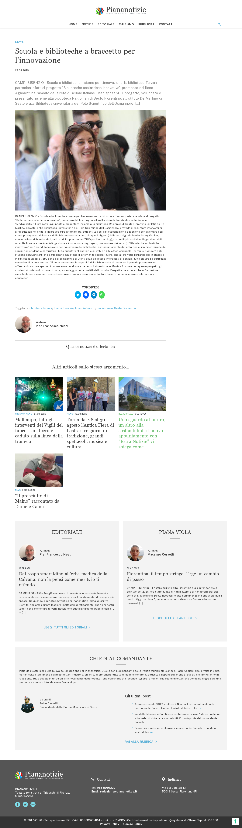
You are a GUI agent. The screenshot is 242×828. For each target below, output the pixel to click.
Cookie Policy (132, 824)
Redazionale (126, 414)
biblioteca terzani (40, 308)
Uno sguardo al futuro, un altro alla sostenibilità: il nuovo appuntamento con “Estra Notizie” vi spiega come (142, 433)
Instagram (33, 804)
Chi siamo (126, 24)
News (19, 41)
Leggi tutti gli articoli (173, 618)
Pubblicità (146, 24)
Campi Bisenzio (64, 308)
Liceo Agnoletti (85, 308)
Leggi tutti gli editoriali (65, 627)
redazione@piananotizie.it (118, 791)
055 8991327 (106, 787)
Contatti (166, 24)
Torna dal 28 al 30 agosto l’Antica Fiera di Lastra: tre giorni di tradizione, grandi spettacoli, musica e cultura (90, 433)
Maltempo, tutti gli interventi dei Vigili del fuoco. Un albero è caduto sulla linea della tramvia (39, 430)
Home (73, 24)
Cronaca (20, 414)
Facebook (18, 804)
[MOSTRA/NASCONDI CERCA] (219, 24)
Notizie (87, 24)
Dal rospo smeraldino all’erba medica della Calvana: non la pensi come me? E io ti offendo (63, 579)
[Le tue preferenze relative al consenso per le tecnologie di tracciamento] (235, 821)
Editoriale (106, 24)
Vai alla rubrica (139, 742)
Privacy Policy (109, 824)
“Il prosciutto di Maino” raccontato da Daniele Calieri (37, 501)
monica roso (105, 308)
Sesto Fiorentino (125, 308)
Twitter (26, 804)
